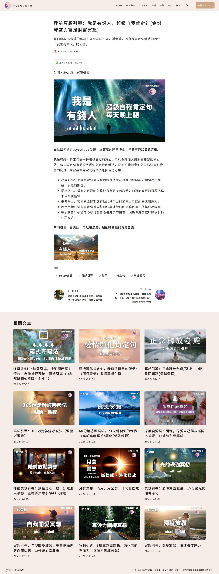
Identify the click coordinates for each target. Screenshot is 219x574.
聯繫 (178, 5)
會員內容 (130, 5)
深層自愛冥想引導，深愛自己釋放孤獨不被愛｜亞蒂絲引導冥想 (175, 433)
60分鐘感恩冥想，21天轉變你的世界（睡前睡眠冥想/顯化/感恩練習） (108, 433)
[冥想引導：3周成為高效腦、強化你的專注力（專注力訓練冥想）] (109, 523)
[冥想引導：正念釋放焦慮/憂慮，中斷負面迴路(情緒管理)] (175, 346)
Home (119, 5)
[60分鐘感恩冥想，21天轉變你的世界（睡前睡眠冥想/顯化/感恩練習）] (109, 408)
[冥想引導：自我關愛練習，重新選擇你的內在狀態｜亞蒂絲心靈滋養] (43, 523)
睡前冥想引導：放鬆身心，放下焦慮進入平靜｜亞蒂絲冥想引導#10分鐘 (43, 490)
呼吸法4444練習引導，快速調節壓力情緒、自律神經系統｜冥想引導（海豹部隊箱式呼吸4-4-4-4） (43, 373)
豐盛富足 (138, 275)
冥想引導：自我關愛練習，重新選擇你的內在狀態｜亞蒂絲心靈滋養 (43, 548)
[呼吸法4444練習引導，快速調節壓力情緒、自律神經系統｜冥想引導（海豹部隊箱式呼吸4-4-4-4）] (43, 346)
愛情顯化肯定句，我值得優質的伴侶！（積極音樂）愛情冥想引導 (109, 371)
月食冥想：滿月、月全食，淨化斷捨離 (109, 488)
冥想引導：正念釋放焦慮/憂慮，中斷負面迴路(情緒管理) (174, 371)
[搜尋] (187, 5)
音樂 (162, 5)
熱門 (103, 275)
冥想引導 (86, 275)
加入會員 (143, 5)
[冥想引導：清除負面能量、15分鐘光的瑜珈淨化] (175, 465)
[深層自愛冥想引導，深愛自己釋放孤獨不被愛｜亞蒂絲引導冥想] (175, 408)
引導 (154, 5)
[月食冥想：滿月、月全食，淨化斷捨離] (109, 465)
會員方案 (202, 5)
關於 (170, 5)
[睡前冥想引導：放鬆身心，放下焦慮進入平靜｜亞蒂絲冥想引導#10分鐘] (43, 465)
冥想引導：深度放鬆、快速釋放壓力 (173, 545)
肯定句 (119, 275)
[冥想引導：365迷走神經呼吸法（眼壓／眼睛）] (43, 408)
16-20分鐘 (64, 275)
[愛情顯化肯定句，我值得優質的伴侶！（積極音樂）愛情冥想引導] (109, 346)
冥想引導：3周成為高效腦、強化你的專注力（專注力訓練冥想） (108, 548)
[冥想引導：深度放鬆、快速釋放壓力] (175, 523)
